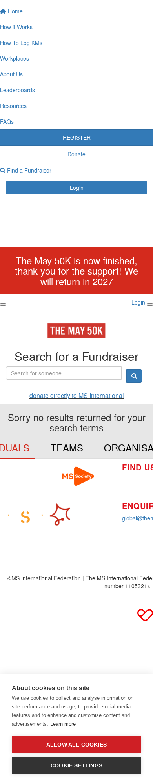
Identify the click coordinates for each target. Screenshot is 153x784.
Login (77, 187)
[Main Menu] (3, 304)
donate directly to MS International (76, 395)
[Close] (150, 304)
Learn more (63, 724)
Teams (67, 447)
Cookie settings (76, 766)
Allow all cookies (76, 745)
